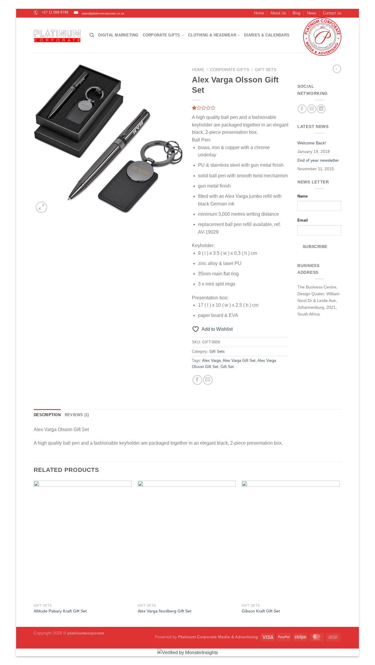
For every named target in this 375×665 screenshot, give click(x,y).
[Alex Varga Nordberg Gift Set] (187, 540)
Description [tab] (47, 415)
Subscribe (315, 246)
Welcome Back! (311, 143)
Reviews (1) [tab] (77, 415)
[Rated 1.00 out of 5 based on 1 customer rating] (240, 107)
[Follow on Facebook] (302, 108)
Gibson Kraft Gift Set (261, 611)
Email (302, 220)
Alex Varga (211, 360)
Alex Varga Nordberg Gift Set (164, 611)
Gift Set (227, 366)
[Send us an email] (311, 108)
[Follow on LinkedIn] (321, 108)
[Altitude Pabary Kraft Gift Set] (83, 540)
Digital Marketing (118, 35)
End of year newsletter (318, 160)
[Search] (92, 35)
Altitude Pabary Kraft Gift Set (60, 611)
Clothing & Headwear (212, 35)
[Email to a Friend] (208, 380)
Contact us (332, 13)
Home (259, 13)
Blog (296, 13)
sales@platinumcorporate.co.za (101, 13)
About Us (278, 13)
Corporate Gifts (161, 35)
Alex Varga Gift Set (239, 360)
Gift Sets (265, 69)
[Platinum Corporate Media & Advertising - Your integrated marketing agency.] (57, 35)
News (311, 13)
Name (302, 196)
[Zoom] (41, 207)
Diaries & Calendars (266, 35)
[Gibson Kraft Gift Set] (291, 540)
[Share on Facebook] (197, 380)
